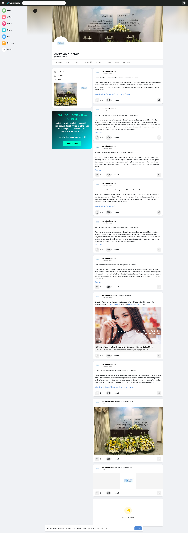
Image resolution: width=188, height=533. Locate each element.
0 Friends (61, 72)
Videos (108, 62)
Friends (87, 62)
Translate (109, 73)
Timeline (58, 62)
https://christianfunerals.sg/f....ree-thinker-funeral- (113, 94)
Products (126, 62)
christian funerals (109, 71)
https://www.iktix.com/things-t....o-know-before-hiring (114, 387)
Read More (98, 133)
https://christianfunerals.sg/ (105, 206)
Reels (117, 62)
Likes (77, 62)
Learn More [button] (105, 528)
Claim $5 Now (72, 143)
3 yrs (103, 73)
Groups (68, 62)
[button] (44, 3)
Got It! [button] (138, 528)
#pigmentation (115, 304)
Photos (98, 62)
